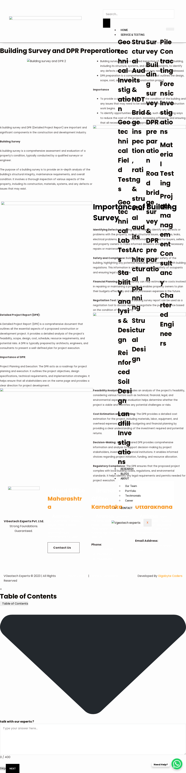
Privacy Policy (78, 576)
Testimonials (133, 495)
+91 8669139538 (102, 549)
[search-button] (106, 23)
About (125, 478)
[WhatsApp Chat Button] (176, 763)
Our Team (131, 486)
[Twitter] (23, 550)
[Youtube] (23, 539)
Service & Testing (133, 34)
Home (124, 30)
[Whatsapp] (34, 550)
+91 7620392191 (101, 559)
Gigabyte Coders (170, 576)
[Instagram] (34, 539)
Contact (127, 508)
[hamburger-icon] (170, 29)
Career (129, 500)
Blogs (125, 473)
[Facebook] (13, 550)
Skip (3, 768)
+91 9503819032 (102, 554)
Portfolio (130, 491)
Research (127, 468)
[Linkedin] (13, 539)
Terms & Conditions (104, 576)
